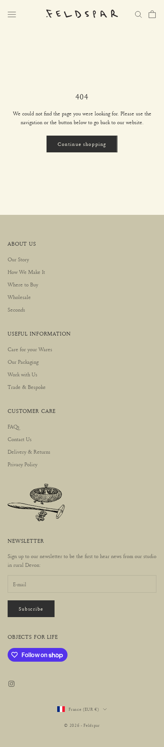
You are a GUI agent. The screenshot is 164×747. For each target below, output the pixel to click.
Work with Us (22, 374)
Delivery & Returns (29, 451)
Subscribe (31, 608)
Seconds (16, 309)
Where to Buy (23, 284)
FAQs (13, 426)
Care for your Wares (30, 349)
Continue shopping (82, 144)
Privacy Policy (22, 464)
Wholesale (19, 297)
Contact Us (20, 439)
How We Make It (26, 271)
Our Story (18, 259)
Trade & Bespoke (27, 386)
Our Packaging (23, 361)
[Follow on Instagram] (11, 684)
